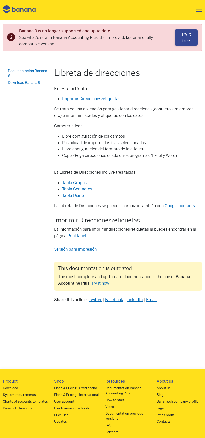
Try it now (100, 283)
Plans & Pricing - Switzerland (75, 388)
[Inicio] (19, 10)
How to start (115, 400)
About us (164, 388)
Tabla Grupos (74, 182)
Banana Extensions (17, 408)
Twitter (95, 299)
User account (64, 401)
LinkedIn (135, 299)
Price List (61, 415)
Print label (77, 235)
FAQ (109, 425)
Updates (60, 421)
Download (10, 388)
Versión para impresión (75, 249)
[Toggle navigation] (197, 10)
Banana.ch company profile (177, 401)
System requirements (19, 395)
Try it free (186, 37)
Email (151, 299)
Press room (165, 415)
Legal (160, 408)
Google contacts (180, 205)
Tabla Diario (73, 195)
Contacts (164, 421)
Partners (112, 432)
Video (110, 407)
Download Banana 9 (24, 82)
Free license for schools (72, 408)
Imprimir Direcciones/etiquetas (91, 98)
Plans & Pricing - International (76, 395)
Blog (160, 395)
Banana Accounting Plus (75, 37)
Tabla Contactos (77, 189)
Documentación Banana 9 (27, 73)
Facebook (114, 299)
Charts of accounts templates (25, 401)
